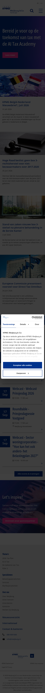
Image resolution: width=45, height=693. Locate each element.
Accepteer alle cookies (22, 365)
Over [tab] (37, 324)
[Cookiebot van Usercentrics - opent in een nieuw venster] (32, 317)
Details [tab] (23, 324)
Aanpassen (21, 373)
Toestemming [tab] (8, 324)
